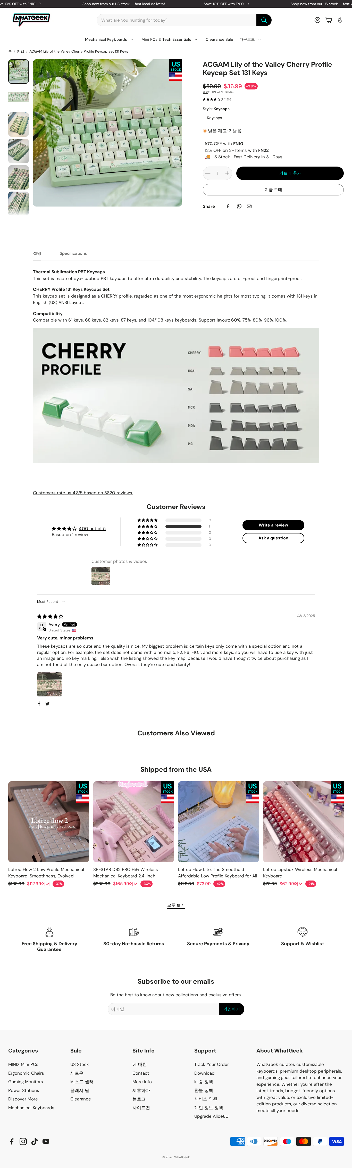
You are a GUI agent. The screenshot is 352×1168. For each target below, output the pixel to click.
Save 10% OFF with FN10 (224, 4)
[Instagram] (23, 1141)
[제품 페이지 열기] (48, 821)
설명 (37, 253)
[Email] (249, 206)
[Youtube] (45, 1141)
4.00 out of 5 (92, 528)
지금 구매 (273, 189)
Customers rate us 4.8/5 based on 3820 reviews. (83, 493)
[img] (50, 616)
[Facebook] (227, 206)
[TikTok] (34, 1141)
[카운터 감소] (207, 173)
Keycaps (214, 118)
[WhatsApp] (239, 206)
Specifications (73, 253)
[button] (184, 20)
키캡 (20, 51)
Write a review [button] (273, 525)
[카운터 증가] (227, 173)
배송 (205, 92)
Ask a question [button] (273, 538)
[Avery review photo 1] (49, 684)
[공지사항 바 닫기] (347, 4)
